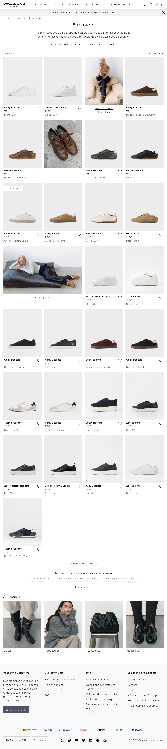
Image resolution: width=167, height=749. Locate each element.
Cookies (91, 713)
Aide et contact (54, 685)
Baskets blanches (85, 44)
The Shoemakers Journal (143, 705)
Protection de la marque (100, 699)
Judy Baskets (134, 296)
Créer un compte (16, 710)
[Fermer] (163, 12)
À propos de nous (138, 679)
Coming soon (42, 297)
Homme (109, 12)
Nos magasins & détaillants (143, 700)
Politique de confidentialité (102, 694)
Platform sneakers (61, 44)
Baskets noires (107, 44)
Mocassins (133, 650)
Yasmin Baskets (13, 422)
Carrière (132, 685)
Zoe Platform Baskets (57, 107)
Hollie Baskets (12, 170)
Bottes (8, 650)
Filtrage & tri (156, 53)
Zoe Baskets (133, 422)
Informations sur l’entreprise (144, 695)
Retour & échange (97, 679)
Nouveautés (52, 650)
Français (38, 740)
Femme (98, 12)
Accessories (93, 650)
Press (131, 690)
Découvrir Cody (104, 108)
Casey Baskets (94, 422)
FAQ (47, 695)
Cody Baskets (12, 107)
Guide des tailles (54, 690)
